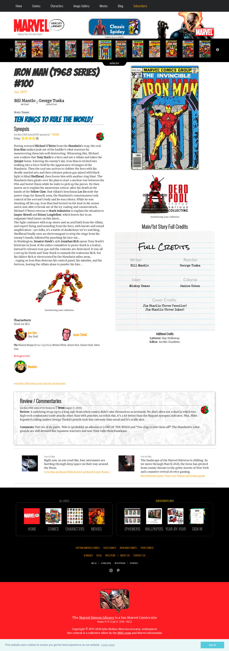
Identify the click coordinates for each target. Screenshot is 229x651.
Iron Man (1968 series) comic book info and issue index (41, 383)
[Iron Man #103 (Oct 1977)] (156, 49)
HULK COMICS (109, 547)
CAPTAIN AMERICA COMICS (88, 547)
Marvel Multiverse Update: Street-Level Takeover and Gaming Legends (173, 476)
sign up (94, 562)
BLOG (99, 555)
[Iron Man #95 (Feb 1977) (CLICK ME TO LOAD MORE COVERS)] (22, 49)
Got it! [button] (212, 645)
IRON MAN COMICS (128, 547)
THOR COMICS (146, 547)
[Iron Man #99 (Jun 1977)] (89, 49)
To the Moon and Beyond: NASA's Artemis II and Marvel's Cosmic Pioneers (76, 472)
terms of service (120, 562)
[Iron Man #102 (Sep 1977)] (139, 49)
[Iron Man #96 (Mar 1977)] (39, 49)
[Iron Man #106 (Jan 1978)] (206, 49)
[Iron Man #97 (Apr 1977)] (55, 49)
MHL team (124, 633)
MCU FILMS (110, 555)
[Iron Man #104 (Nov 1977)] (173, 49)
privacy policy (106, 562)
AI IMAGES (88, 555)
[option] (22, 49)
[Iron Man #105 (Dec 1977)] (190, 49)
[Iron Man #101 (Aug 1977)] (122, 49)
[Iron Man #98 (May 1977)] (72, 49)
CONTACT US (139, 555)
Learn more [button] (108, 644)
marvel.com (134, 562)
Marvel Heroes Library (96, 618)
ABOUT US (125, 555)
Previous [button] (11, 50)
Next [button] (217, 50)
